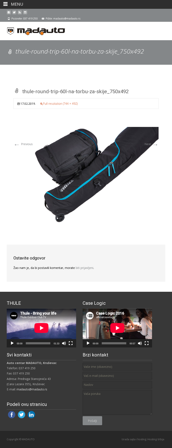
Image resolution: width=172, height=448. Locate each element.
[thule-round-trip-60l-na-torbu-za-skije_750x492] (86, 175)
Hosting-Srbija (155, 439)
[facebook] (9, 14)
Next (152, 144)
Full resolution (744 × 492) (60, 104)
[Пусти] (12, 343)
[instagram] (25, 14)
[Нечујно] (64, 343)
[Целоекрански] (71, 343)
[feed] (20, 14)
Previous (23, 144)
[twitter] (14, 14)
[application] (41, 328)
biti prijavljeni (84, 268)
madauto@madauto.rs (32, 389)
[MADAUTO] (32, 30)
